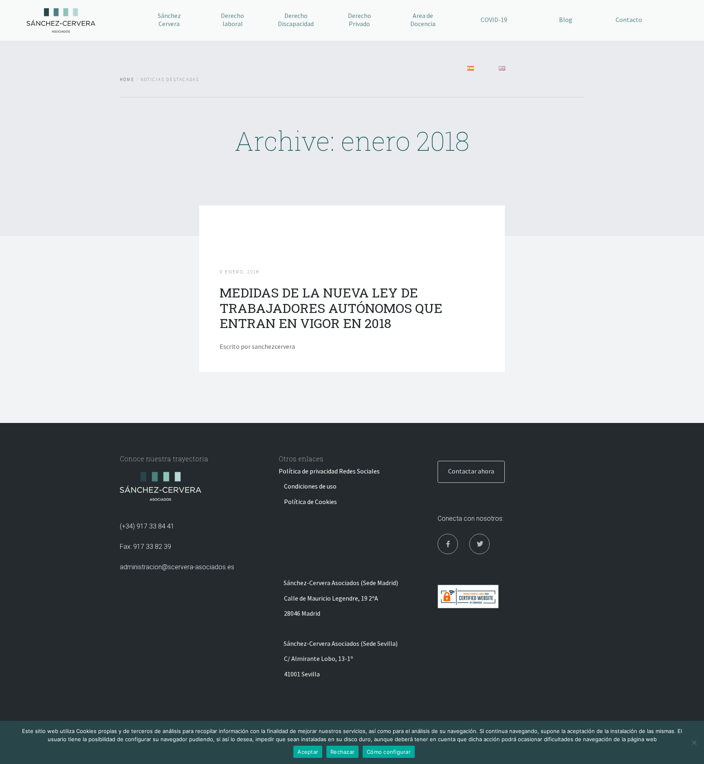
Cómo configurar (389, 752)
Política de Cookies (310, 502)
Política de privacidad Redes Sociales (329, 471)
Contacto (629, 19)
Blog (565, 19)
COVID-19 (494, 19)
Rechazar (342, 752)
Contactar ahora (471, 471)
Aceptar (307, 752)
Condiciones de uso (310, 486)
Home (127, 79)
